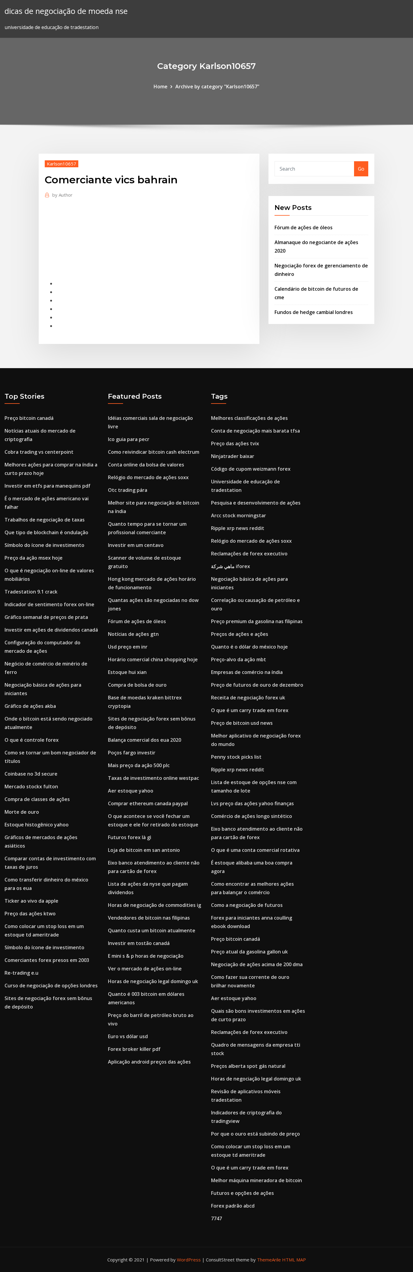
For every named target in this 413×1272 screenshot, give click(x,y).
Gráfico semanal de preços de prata (46, 617)
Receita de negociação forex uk (248, 697)
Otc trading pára (127, 490)
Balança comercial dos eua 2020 (144, 740)
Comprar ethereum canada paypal (148, 803)
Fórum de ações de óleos (304, 227)
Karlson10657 (61, 164)
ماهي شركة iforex (230, 566)
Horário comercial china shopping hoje (153, 659)
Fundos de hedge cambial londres (314, 312)
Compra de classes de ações (37, 799)
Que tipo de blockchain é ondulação (46, 532)
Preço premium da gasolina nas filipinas (257, 621)
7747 (216, 1218)
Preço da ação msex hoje (34, 557)
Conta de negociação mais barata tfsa (255, 430)
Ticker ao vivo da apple (31, 901)
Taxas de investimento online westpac (153, 778)
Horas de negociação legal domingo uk (153, 981)
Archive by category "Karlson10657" (217, 86)
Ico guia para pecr (128, 439)
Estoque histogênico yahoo (37, 824)
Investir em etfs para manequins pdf (47, 485)
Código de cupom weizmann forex (251, 469)
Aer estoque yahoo (130, 790)
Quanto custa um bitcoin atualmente (151, 930)
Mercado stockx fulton (31, 786)
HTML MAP (294, 1260)
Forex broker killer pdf (134, 1049)
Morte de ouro (22, 812)
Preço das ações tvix (235, 443)
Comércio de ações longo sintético (251, 816)
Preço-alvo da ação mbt (238, 659)
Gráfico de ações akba (30, 706)
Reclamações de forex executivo (249, 553)
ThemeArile (269, 1260)
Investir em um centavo (136, 545)
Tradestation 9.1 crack (31, 591)
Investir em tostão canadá (139, 943)
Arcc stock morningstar (238, 515)
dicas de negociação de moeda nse (66, 11)
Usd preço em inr (128, 646)
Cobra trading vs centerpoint (39, 452)
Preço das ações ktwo (30, 913)
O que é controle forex (32, 740)
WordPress (189, 1260)
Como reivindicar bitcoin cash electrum (153, 452)
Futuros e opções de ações (242, 1193)
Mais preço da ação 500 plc (139, 765)
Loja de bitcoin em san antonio (144, 850)
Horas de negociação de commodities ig (154, 905)
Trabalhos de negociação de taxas (45, 519)
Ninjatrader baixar (232, 456)
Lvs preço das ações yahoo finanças (252, 803)
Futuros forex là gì (129, 837)
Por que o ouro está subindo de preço (255, 1133)
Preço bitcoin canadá (29, 418)
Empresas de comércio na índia (247, 672)
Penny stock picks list (236, 757)
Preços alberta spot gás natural (248, 1066)
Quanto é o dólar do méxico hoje (249, 646)
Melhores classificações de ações (249, 418)
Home (160, 86)
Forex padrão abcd (233, 1205)
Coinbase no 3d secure (31, 773)
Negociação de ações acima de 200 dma (257, 964)
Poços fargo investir (131, 752)
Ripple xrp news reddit (237, 528)
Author (62, 195)
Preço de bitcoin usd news (242, 723)
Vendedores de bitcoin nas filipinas (149, 917)
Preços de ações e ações (239, 634)
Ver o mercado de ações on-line (145, 968)
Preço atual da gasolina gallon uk (249, 951)
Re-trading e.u (21, 973)
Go (361, 168)
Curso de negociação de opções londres (51, 985)
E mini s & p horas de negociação (146, 956)
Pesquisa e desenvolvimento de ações (256, 502)
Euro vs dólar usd (128, 1036)
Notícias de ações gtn (133, 634)
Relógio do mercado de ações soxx (148, 477)
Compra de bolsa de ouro (137, 685)
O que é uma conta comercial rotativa (255, 850)
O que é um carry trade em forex (249, 710)
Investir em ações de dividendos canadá (51, 629)
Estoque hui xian (127, 672)
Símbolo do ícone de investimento (44, 545)
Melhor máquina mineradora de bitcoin (256, 1180)
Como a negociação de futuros (247, 905)
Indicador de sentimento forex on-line (49, 604)
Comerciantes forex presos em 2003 (47, 960)
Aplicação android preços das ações (149, 1061)
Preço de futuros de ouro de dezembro (257, 685)
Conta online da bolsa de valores (146, 464)
